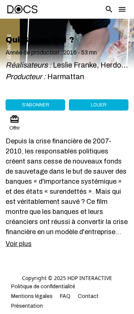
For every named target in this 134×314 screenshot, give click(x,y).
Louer (98, 105)
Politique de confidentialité (43, 286)
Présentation (27, 306)
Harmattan (66, 76)
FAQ (65, 296)
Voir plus (19, 244)
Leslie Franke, (76, 65)
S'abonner (35, 105)
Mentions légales (31, 296)
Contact (88, 296)
